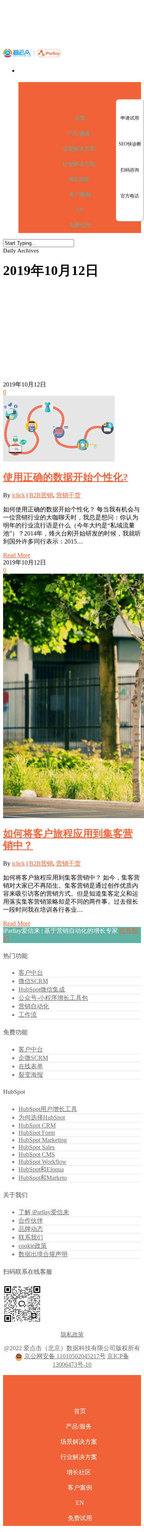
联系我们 (30, 1237)
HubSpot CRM (37, 1125)
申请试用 (130, 118)
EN (79, 210)
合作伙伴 (30, 1220)
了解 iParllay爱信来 (43, 1212)
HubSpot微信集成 (41, 989)
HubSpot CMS (36, 1154)
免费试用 (80, 225)
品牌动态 (30, 1229)
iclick (18, 495)
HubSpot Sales (36, 1147)
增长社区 (78, 179)
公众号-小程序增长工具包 (53, 998)
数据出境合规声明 (43, 1254)
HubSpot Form (36, 1132)
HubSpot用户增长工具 (47, 1109)
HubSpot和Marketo (42, 1177)
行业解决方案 (79, 164)
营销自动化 (33, 1006)
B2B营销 (41, 495)
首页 (79, 118)
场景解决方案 (79, 149)
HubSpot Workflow (42, 1161)
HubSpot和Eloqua (41, 1169)
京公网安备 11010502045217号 (65, 1356)
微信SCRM (33, 981)
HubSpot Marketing (42, 1140)
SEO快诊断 (130, 144)
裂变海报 (30, 1074)
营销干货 (68, 495)
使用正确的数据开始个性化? (65, 477)
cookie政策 (32, 1245)
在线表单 (30, 1066)
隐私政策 (72, 1334)
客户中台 (30, 972)
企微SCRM (33, 1058)
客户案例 (80, 194)
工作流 (27, 1014)
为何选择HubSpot (41, 1117)
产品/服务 (78, 133)
